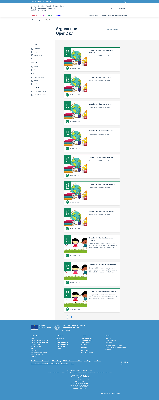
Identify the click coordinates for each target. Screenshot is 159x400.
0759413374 (56, 372)
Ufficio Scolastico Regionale (39, 340)
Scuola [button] (34, 15)
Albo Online (109, 342)
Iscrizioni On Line (36, 346)
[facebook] (127, 8)
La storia (58, 348)
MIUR (32, 338)
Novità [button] (50, 15)
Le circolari (37, 84)
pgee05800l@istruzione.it (70, 372)
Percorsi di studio (86, 342)
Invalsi (33, 348)
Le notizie (108, 338)
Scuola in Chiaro (36, 344)
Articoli (36, 80)
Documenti (37, 48)
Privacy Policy (56, 361)
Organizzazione (38, 55)
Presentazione (60, 338)
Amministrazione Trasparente (40, 361)
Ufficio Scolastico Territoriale (39, 342)
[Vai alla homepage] (33, 8)
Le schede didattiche (40, 91)
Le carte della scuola (62, 344)
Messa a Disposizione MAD (39, 352)
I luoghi (36, 52)
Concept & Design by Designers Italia (109, 393)
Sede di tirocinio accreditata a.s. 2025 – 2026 (45, 364)
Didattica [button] (58, 15)
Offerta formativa (85, 350)
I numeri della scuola (62, 342)
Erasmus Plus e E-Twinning (91, 15)
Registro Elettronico (37, 354)
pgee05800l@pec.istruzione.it (104, 372)
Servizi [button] (42, 15)
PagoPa (33, 356)
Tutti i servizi (84, 344)
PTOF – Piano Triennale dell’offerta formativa (114, 15)
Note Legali (87, 361)
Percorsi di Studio (39, 70)
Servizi (36, 66)
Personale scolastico (87, 338)
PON (72, 364)
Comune (33, 350)
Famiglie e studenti (86, 340)
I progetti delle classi (40, 95)
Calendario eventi (39, 77)
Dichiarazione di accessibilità (72, 361)
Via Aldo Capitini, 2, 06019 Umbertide (82, 370)
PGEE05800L (86, 377)
